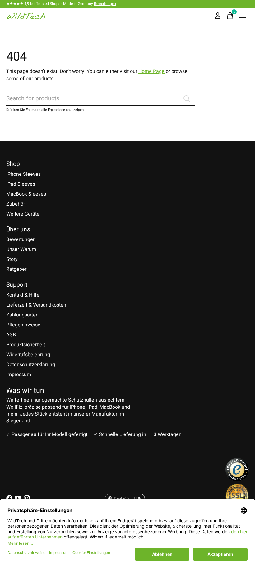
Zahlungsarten (22, 315)
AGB (11, 335)
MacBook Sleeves (26, 194)
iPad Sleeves (20, 184)
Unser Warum (21, 249)
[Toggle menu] (242, 16)
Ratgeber (16, 269)
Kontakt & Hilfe (22, 295)
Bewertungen (105, 4)
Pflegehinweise (23, 325)
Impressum (18, 374)
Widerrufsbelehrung (28, 354)
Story (12, 259)
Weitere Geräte (22, 214)
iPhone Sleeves (23, 174)
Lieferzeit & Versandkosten (36, 305)
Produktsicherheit (25, 344)
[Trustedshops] (237, 480)
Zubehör (15, 204)
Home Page (151, 71)
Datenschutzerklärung (30, 364)
